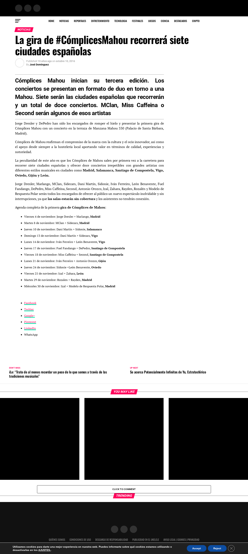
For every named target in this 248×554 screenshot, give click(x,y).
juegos (152, 21)
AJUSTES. (44, 550)
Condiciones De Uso (80, 539)
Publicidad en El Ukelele (145, 539)
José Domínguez (39, 64)
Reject (217, 548)
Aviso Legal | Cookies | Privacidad (181, 539)
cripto (196, 21)
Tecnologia (120, 21)
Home (51, 21)
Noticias (64, 21)
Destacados (180, 21)
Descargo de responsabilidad (111, 539)
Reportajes (80, 21)
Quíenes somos (57, 539)
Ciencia (165, 21)
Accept (196, 548)
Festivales (137, 21)
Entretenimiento (100, 21)
